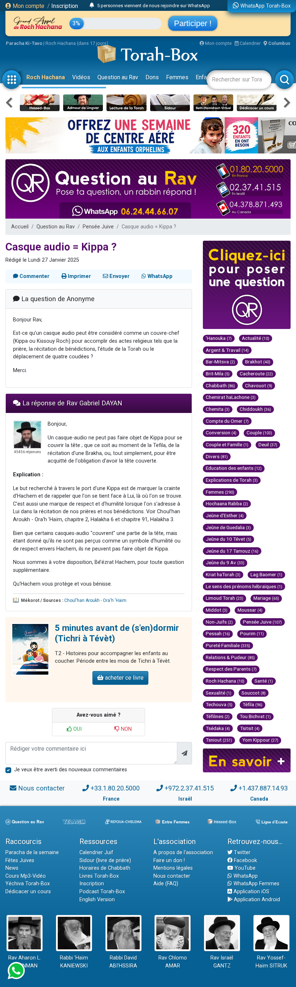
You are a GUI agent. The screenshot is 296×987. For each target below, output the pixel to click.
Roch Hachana (45, 77)
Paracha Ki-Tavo (24, 43)
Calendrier (250, 43)
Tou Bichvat (255, 716)
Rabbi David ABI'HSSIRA (123, 962)
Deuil (267, 444)
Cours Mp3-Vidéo (25, 876)
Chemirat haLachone (231, 397)
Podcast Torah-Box (102, 892)
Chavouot (258, 385)
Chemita (218, 409)
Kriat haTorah (223, 574)
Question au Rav (117, 77)
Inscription (64, 6)
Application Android (256, 900)
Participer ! (193, 23)
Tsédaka (218, 728)
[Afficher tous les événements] (92, 5)
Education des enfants (234, 468)
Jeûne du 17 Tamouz (232, 551)
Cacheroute (256, 373)
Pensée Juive (98, 227)
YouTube (244, 868)
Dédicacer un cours (28, 892)
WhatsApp (245, 876)
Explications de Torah (232, 480)
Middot (216, 610)
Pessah (218, 633)
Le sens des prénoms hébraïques (244, 586)
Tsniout (219, 740)
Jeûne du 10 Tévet (228, 539)
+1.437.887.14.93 (263, 788)
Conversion (221, 432)
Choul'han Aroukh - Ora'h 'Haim (95, 600)
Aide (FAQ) (165, 884)
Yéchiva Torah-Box (27, 884)
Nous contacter (41, 788)
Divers (217, 456)
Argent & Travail (227, 350)
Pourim (252, 633)
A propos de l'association (183, 852)
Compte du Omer (227, 421)
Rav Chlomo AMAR (172, 962)
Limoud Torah (224, 598)
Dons (152, 77)
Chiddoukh (255, 409)
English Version (97, 900)
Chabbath (220, 385)
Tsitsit (250, 728)
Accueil (20, 227)
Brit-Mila (218, 373)
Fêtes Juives (19, 860)
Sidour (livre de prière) (105, 860)
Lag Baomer (266, 574)
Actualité (255, 338)
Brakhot (257, 361)
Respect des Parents (231, 669)
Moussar (250, 610)
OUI (77, 729)
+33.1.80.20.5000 (115, 788)
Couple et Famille (227, 444)
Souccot (253, 693)
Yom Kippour (260, 740)
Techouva (219, 704)
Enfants (205, 77)
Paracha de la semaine (32, 852)
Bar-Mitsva (220, 361)
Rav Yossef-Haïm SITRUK (271, 962)
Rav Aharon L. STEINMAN (24, 962)
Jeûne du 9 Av (225, 562)
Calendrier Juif (96, 852)
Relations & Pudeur (230, 657)
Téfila (252, 704)
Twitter (241, 852)
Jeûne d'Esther (225, 515)
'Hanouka (219, 338)
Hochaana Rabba (227, 503)
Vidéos (81, 77)
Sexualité (218, 693)
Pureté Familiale (228, 645)
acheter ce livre (124, 677)
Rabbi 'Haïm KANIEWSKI (74, 962)
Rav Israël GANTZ (221, 962)
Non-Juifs (219, 622)
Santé (263, 681)
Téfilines (218, 716)
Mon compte (27, 6)
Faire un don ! (169, 860)
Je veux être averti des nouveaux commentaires (70, 770)
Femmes (177, 77)
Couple (259, 432)
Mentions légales (173, 868)
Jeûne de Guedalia (228, 527)
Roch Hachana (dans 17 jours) (76, 43)
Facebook (244, 860)
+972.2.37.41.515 (189, 788)
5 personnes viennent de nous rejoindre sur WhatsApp (153, 5)
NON (125, 729)
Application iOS (250, 892)
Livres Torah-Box (99, 876)
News (11, 868)
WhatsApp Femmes (255, 884)
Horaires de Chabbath (104, 868)
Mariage (266, 598)
